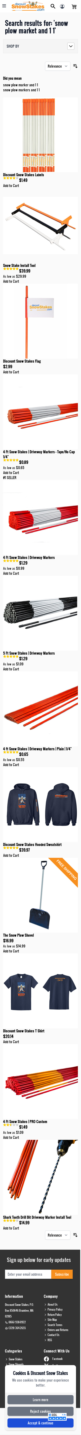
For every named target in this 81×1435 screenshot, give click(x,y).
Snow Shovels (16, 1364)
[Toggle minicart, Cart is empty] (74, 6)
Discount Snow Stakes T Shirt (23, 1030)
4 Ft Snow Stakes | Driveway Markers (29, 557)
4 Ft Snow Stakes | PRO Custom (25, 1121)
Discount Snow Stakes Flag (22, 361)
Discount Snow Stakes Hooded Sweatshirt (32, 844)
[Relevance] (57, 66)
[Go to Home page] (28, 6)
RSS (50, 1340)
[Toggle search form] (53, 6)
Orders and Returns (58, 1330)
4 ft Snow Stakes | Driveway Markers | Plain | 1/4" (37, 748)
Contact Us (53, 1335)
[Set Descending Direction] (75, 66)
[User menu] (63, 7)
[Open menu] (4, 5)
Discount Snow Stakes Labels (23, 174)
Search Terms (55, 1325)
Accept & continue (40, 1422)
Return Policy (55, 1314)
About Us (53, 1304)
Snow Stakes (15, 1359)
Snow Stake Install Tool (19, 265)
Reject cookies (40, 1411)
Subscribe (62, 1274)
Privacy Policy (55, 1309)
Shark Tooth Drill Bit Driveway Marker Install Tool (37, 1217)
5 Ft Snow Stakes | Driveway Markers (29, 653)
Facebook (57, 1359)
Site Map (52, 1319)
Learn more (40, 1399)
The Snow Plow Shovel (18, 935)
